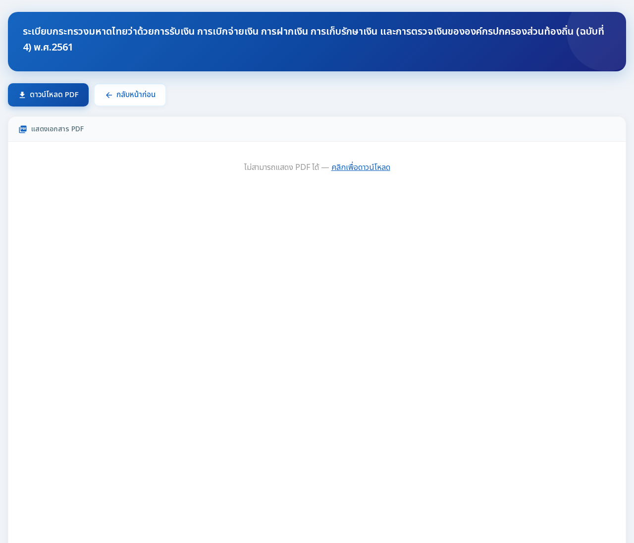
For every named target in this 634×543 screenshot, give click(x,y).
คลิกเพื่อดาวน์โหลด (360, 167)
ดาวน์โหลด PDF (48, 95)
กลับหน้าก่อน (130, 95)
